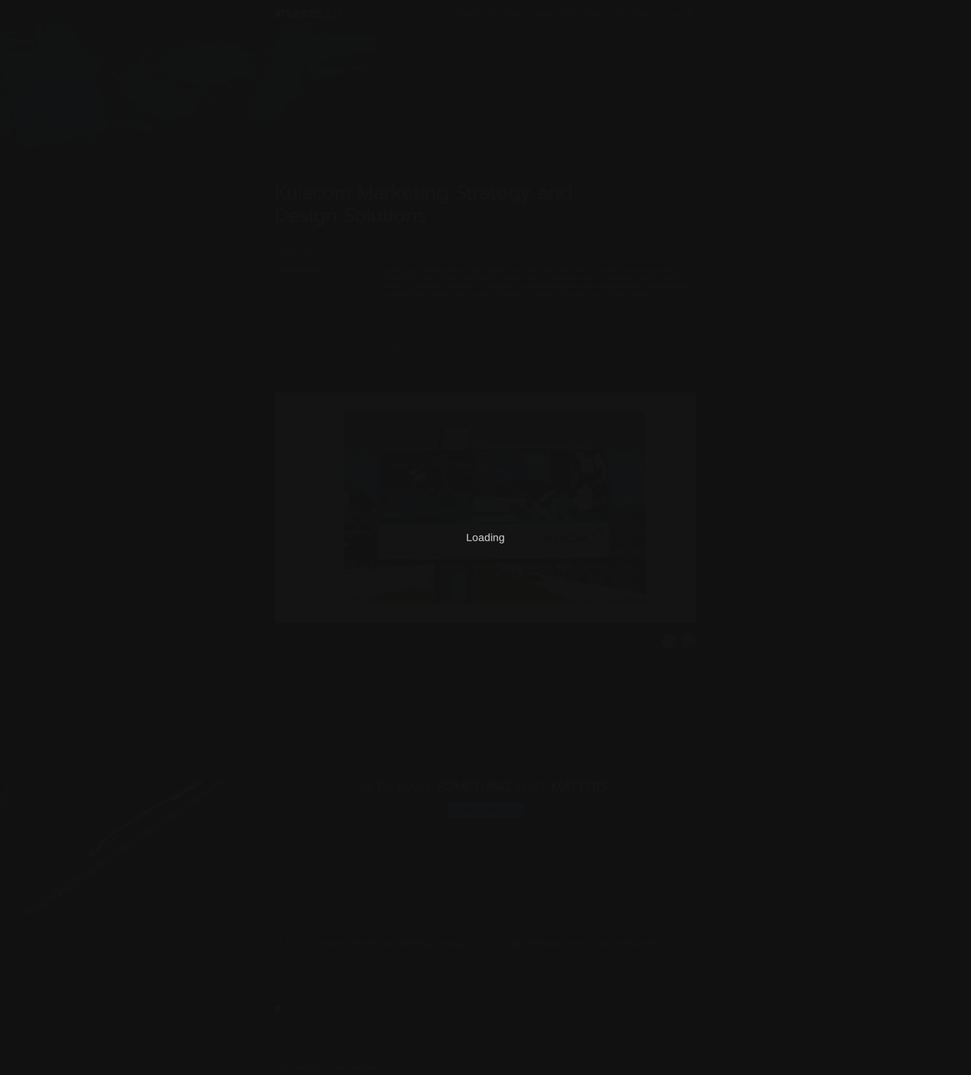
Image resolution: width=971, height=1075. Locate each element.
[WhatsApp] (952, 1056)
